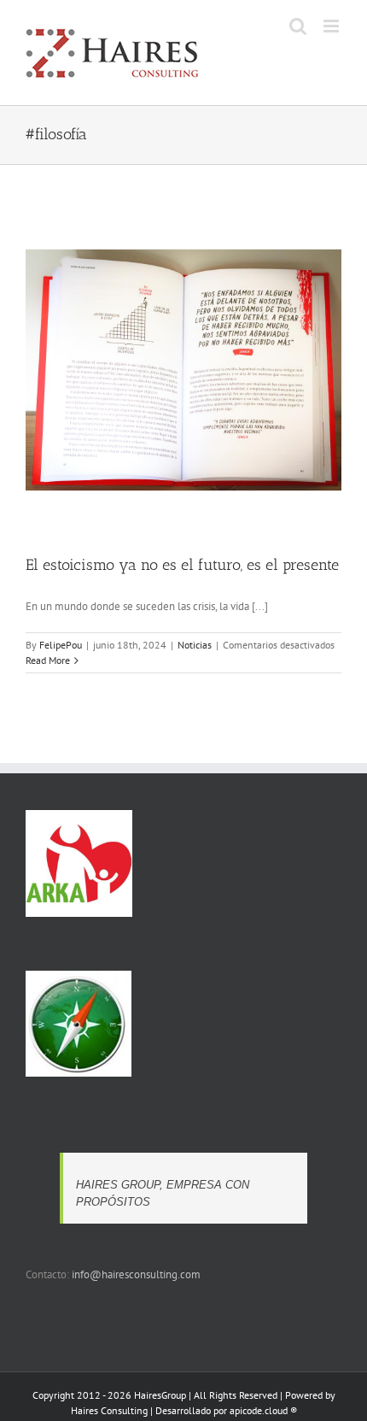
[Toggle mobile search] (297, 26)
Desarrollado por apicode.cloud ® (226, 1410)
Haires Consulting (109, 1410)
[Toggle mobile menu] (332, 26)
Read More (48, 660)
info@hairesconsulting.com (136, 1274)
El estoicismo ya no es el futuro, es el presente (182, 564)
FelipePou (60, 644)
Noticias (195, 644)
